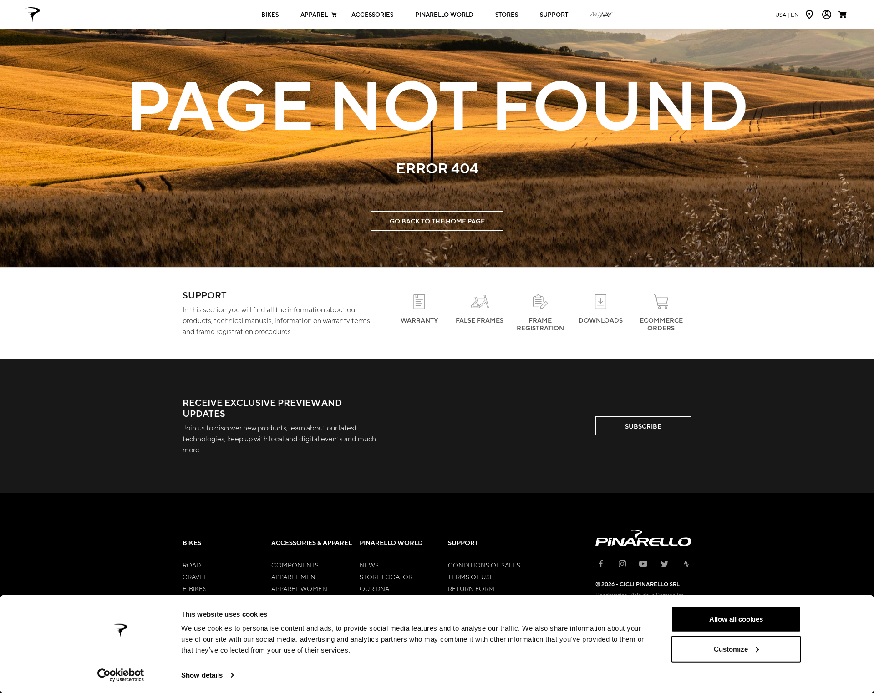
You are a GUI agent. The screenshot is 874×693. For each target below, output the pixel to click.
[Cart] (843, 14)
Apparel (314, 15)
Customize (731, 649)
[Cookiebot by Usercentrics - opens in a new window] (121, 675)
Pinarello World (444, 15)
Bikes (270, 15)
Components (295, 565)
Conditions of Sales (484, 565)
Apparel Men (293, 576)
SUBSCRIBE (643, 426)
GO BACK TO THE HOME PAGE (437, 221)
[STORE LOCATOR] (810, 14)
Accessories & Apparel (311, 542)
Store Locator (386, 576)
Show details (202, 675)
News (369, 565)
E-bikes (195, 588)
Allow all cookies (736, 619)
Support (554, 15)
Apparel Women (299, 588)
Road (192, 565)
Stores (506, 15)
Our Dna (374, 588)
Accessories (372, 15)
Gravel (195, 576)
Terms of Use (471, 576)
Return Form (471, 588)
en (786, 14)
